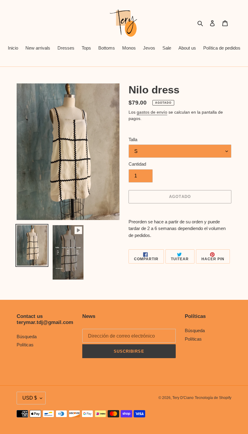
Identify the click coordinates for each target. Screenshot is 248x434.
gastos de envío (152, 112)
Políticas (25, 344)
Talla (133, 139)
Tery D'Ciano (183, 398)
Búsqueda (27, 336)
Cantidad (137, 164)
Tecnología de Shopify (213, 398)
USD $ (29, 397)
